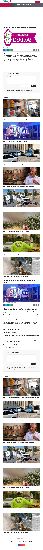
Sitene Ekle (30, 541)
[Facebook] (4, 50)
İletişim (20, 541)
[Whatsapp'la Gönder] (10, 50)
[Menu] (36, 2)
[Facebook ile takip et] (19, 545)
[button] (34, 50)
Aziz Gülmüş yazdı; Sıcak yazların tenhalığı (23, 5)
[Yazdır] (12, 50)
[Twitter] (6, 50)
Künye (16, 541)
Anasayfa (12, 541)
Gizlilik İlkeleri (24, 541)
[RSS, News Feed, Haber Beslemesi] (24, 545)
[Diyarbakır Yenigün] (7, 1)
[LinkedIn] (8, 50)
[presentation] (7, 5)
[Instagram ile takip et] (21, 545)
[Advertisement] (21, 18)
